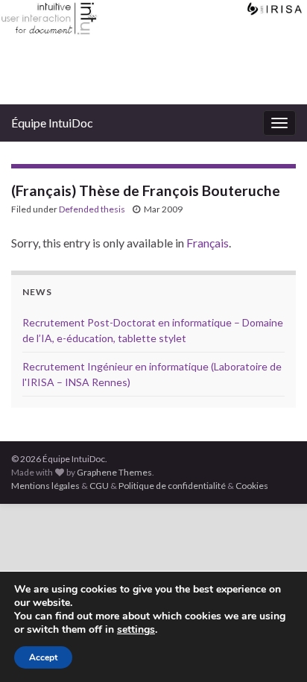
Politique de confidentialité (172, 485)
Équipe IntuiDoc (52, 123)
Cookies (251, 485)
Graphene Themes (114, 472)
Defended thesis (92, 209)
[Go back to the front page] (153, 52)
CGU (99, 485)
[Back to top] (273, 648)
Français (207, 243)
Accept (43, 657)
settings (136, 630)
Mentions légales (45, 485)
